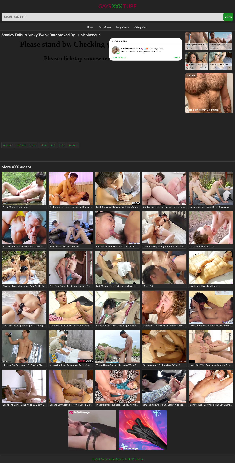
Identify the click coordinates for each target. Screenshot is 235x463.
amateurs (8, 145)
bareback (21, 145)
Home (90, 27)
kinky (62, 145)
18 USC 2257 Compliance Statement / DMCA (113, 459)
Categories (140, 27)
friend (44, 145)
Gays (117, 6)
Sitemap (140, 459)
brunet (33, 145)
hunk (53, 145)
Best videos (104, 27)
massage (73, 145)
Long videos (122, 27)
